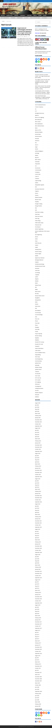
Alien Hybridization (39, 123)
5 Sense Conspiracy (39, 107)
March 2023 (37, 489)
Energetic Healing (38, 203)
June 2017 (37, 634)
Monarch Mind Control (39, 295)
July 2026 (37, 405)
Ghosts (36, 236)
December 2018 (38, 596)
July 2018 (37, 607)
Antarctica (37, 140)
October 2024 (38, 449)
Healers (36, 245)
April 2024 (37, 462)
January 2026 (37, 417)
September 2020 (38, 552)
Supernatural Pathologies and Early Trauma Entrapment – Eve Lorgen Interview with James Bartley (24, 31)
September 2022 (38, 501)
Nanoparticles (38, 300)
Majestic (37, 278)
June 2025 (37, 432)
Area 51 (36, 144)
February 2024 (38, 466)
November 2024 (38, 447)
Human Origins (38, 253)
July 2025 (37, 430)
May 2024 (37, 459)
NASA (36, 302)
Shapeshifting (38, 354)
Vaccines (37, 390)
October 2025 (38, 424)
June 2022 (37, 508)
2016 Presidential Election (40, 104)
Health (35, 15)
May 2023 (37, 485)
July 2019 (37, 582)
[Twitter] (39, 59)
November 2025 (38, 421)
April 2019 (37, 588)
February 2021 (38, 542)
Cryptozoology (38, 180)
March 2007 (37, 683)
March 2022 (37, 514)
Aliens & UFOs (9, 15)
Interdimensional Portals (40, 266)
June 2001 (37, 697)
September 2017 (38, 628)
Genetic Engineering (39, 229)
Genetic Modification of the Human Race (42, 232)
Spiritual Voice (38, 363)
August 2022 (37, 504)
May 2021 (37, 535)
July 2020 (37, 556)
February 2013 (38, 664)
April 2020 (37, 563)
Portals (36, 331)
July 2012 (37, 670)
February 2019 (38, 592)
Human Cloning (38, 251)
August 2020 (37, 554)
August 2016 (37, 655)
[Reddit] (44, 59)
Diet (36, 186)
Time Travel (37, 375)
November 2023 (38, 472)
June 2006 (37, 687)
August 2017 (37, 630)
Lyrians (36, 276)
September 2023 (38, 476)
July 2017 (37, 632)
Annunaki (37, 138)
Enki (36, 208)
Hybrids (36, 255)
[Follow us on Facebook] (36, 68)
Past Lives (37, 318)
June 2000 (37, 699)
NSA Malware (38, 310)
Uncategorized (38, 386)
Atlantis (36, 155)
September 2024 (38, 451)
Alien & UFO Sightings (39, 117)
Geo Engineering (38, 234)
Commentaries (20, 17)
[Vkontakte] (49, 59)
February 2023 (38, 491)
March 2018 (37, 615)
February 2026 (38, 415)
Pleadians (37, 327)
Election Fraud (38, 199)
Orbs (36, 316)
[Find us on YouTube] (43, 68)
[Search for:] (43, 22)
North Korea (37, 306)
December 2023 (38, 470)
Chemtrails (37, 161)
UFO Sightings (38, 382)
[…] (33, 45)
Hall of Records (38, 243)
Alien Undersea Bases (39, 125)
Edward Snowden (38, 197)
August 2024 (37, 453)
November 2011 (38, 672)
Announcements (38, 136)
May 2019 (37, 586)
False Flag (37, 218)
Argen (36, 147)
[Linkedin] (36, 62)
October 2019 (38, 575)
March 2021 (37, 539)
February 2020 (38, 567)
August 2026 (37, 403)
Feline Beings (38, 220)
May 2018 (37, 611)
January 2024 (37, 468)
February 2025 (38, 440)
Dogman (37, 191)
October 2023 (38, 474)
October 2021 (38, 525)
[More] (41, 62)
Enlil (36, 210)
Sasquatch (37, 346)
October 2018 (38, 600)
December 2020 (38, 546)
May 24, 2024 (20, 36)
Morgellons (37, 297)
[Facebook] (36, 59)
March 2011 (37, 674)
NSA (36, 308)
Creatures (29, 15)
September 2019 (38, 577)
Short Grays (37, 356)
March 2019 (37, 590)
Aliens (36, 128)
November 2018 (38, 598)
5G (35, 109)
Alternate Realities (38, 132)
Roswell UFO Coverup (39, 342)
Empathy (37, 201)
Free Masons (37, 227)
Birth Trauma (38, 159)
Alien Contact (38, 121)
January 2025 (37, 443)
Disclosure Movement (39, 189)
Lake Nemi (37, 270)
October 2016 (38, 651)
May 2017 (37, 636)
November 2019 (38, 573)
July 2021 (37, 531)
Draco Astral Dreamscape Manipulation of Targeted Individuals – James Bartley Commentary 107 (42, 97)
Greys (36, 241)
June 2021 (37, 533)
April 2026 (37, 411)
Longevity (37, 274)
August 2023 (37, 478)
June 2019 (37, 584)
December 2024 (38, 445)
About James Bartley (5, 17)
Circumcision (37, 168)
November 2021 (38, 523)
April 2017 (37, 638)
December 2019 (38, 571)
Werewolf (37, 394)
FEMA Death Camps (39, 222)
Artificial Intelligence (39, 151)
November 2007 (38, 680)
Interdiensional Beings (39, 264)
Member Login (7, 1)
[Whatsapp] (39, 62)
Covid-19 (37, 176)
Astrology (37, 153)
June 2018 (37, 609)
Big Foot (37, 157)
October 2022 (38, 499)
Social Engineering (38, 359)
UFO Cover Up (38, 377)
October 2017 (38, 626)
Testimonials (44, 17)
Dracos (36, 193)
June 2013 (37, 659)
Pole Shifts (37, 329)
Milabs (39, 15)
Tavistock (37, 371)
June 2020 (37, 558)
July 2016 (37, 657)
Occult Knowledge (38, 314)
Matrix (44, 15)
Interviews (13, 17)
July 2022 (37, 506)
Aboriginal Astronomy (39, 113)
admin (26, 36)
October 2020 (38, 550)
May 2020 (37, 560)
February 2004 (38, 693)
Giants (36, 238)
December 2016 (38, 647)
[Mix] (46, 59)
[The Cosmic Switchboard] (26, 13)
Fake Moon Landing (39, 212)
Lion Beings (37, 272)
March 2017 (37, 640)
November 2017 (38, 624)
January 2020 (37, 569)
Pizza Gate (37, 323)
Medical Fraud (38, 285)
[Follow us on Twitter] (38, 68)
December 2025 (38, 419)
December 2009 (38, 676)
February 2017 (38, 643)
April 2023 (37, 487)
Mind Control (37, 291)
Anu (36, 142)
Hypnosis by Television (39, 257)
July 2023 (37, 480)
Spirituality (37, 365)
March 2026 (37, 413)
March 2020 (37, 565)
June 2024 (37, 457)
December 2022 (38, 495)
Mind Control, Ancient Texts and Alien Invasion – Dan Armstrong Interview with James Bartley (42, 87)
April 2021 (37, 537)
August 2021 (37, 529)
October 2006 (38, 685)
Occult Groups (38, 312)
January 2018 (37, 619)
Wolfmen (37, 396)
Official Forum (23, 1)
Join (1, 1)
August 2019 (37, 579)
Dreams (36, 195)
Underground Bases (39, 388)
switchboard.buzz (41, 49)
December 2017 (38, 621)
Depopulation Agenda (39, 184)
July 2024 (37, 455)
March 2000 (37, 702)
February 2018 (38, 617)
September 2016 (38, 653)
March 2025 (37, 438)
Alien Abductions (38, 119)
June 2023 (37, 483)
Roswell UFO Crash (39, 344)
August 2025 (37, 428)
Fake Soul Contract (39, 216)
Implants (37, 262)
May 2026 (37, 409)
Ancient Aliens (38, 134)
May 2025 (37, 434)
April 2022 (37, 512)
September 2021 (38, 527)
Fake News (37, 214)
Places (36, 325)
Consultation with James (35, 17)
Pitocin (36, 321)
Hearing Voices (38, 249)
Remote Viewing (38, 335)
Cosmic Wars (37, 174)
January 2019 (37, 594)
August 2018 (37, 605)
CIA (35, 165)
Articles (3, 15)
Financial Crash (38, 224)
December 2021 (38, 520)
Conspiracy (22, 15)
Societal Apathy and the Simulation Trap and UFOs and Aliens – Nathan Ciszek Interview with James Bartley (42, 92)
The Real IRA (37, 373)
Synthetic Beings (38, 367)
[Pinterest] (41, 59)
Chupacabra (37, 163)
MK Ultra (37, 293)
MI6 (36, 287)
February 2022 (38, 516)
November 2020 (38, 548)
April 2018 (37, 613)
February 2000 (38, 704)
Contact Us (30, 1)
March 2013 (37, 662)
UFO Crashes (37, 380)
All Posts (26, 17)
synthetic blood (38, 369)
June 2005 (37, 689)
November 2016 (38, 649)
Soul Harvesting (38, 361)
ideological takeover (39, 260)
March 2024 (37, 464)
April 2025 (37, 436)
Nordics (36, 304)
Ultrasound (37, 384)
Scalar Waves (38, 350)
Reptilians (37, 337)
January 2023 (37, 493)
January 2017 (37, 645)
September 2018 (38, 603)
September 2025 (38, 426)
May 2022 (37, 510)
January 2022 (37, 518)
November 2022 (38, 497)
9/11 (36, 111)
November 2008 (38, 678)
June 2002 (37, 695)
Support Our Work (15, 1)
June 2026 (37, 407)
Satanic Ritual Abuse (39, 348)
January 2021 (37, 544)
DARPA (36, 182)
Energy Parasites (38, 205)
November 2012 (38, 666)
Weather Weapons (39, 392)
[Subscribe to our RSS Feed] (41, 68)
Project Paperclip (38, 333)
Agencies (16, 15)
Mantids (36, 281)
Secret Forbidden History (40, 352)
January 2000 (37, 706)
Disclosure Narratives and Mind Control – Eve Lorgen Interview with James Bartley (42, 76)
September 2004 (38, 691)
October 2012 (38, 668)
